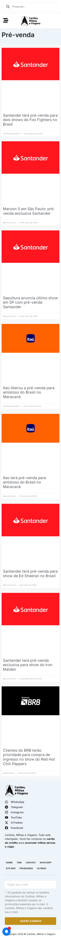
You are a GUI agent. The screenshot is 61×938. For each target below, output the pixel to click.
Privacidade (26, 868)
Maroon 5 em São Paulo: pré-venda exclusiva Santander (29, 211)
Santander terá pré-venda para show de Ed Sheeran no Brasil (30, 573)
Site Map (11, 868)
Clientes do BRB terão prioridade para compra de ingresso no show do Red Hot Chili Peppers (29, 757)
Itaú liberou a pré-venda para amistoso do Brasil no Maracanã (28, 392)
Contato (31, 862)
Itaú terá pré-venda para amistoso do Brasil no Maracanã (24, 482)
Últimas (41, 868)
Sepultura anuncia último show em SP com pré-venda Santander (30, 302)
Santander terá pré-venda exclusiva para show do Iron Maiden (27, 665)
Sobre (9, 862)
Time (19, 862)
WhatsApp (45, 862)
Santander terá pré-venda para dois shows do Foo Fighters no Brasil (30, 120)
